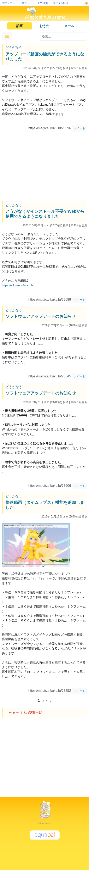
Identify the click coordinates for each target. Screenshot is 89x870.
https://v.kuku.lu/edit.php (18, 285)
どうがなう (14, 47)
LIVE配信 (43, 3)
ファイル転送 (60, 3)
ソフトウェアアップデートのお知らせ (41, 316)
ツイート (79, 128)
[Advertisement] (44, 167)
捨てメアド (8, 3)
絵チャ (26, 3)
